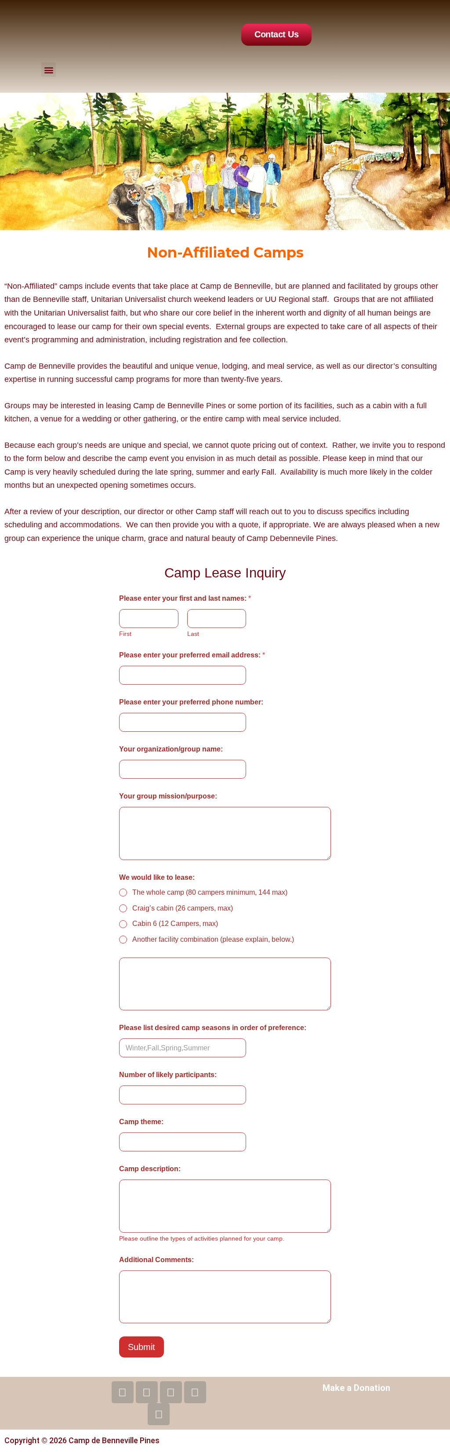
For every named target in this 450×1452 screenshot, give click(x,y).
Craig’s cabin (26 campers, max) (182, 908)
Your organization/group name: (171, 749)
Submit (141, 1347)
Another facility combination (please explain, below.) (213, 939)
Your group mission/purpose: (168, 796)
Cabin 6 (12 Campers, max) (175, 923)
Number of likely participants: (168, 1074)
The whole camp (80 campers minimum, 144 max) (209, 892)
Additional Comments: (156, 1259)
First (125, 633)
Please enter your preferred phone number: (191, 702)
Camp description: (150, 1168)
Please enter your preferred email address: (192, 655)
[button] (48, 69)
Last (193, 633)
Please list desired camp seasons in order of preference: (212, 1027)
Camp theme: (141, 1121)
